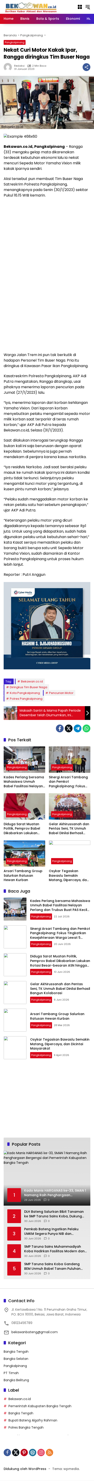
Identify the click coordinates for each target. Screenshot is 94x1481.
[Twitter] (69, 728)
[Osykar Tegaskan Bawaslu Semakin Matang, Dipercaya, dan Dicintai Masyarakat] (69, 853)
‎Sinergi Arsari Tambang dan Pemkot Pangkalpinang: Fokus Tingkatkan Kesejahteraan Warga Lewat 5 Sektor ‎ (68, 782)
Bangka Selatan (16, 1358)
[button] (87, 7)
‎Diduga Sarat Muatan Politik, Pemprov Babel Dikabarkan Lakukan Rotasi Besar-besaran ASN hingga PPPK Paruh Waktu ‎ (23, 829)
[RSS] (49, 1452)
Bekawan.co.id (32, 681)
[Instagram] (41, 1452)
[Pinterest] (24, 1452)
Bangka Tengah (16, 1351)
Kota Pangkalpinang (25, 693)
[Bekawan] (32, 6)
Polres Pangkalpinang (26, 698)
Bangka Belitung (16, 1380)
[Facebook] (60, 728)
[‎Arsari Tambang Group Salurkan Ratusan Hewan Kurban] (24, 853)
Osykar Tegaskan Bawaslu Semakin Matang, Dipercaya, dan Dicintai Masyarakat (69, 875)
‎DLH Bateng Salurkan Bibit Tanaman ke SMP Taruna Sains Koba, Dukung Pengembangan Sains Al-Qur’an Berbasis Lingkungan (54, 1214)
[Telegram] (77, 728)
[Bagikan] (86, 67)
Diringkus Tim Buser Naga (28, 687)
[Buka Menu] (80, 7)
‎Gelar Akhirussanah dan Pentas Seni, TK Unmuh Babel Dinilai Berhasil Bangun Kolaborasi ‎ (69, 829)
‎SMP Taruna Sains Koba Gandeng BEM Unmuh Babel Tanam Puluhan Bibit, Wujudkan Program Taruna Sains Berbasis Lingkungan (52, 1266)
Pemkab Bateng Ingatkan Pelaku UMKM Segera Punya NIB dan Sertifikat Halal (51, 1231)
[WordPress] (32, 1452)
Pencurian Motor (61, 693)
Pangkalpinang (14, 42)
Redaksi (19, 66)
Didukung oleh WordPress (25, 1469)
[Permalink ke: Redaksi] (9, 67)
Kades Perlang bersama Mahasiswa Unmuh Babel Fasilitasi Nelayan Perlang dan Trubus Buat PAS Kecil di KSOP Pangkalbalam (24, 782)
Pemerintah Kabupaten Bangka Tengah (39, 1406)
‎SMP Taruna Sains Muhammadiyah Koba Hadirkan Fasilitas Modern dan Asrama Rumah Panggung (54, 1248)
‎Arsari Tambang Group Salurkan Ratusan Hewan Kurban (23, 875)
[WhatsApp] (86, 728)
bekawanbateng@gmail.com (34, 1332)
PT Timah (11, 1373)
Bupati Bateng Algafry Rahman (32, 1420)
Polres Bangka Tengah (26, 1427)
